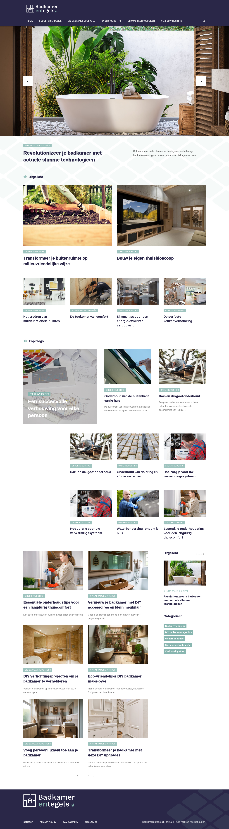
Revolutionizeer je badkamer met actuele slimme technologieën (62, 156)
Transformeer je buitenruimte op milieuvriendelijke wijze (55, 261)
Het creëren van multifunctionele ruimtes (41, 318)
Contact (28, 822)
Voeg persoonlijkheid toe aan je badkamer (50, 753)
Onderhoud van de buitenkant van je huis (126, 398)
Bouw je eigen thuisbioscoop (145, 258)
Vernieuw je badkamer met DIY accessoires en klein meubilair (114, 605)
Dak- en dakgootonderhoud (179, 396)
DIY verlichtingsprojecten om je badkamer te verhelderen (50, 679)
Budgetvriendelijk (50, 21)
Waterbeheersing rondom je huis (138, 530)
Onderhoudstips (111, 21)
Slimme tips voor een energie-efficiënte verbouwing (132, 320)
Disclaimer (91, 822)
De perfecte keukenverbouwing (178, 318)
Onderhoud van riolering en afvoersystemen (137, 474)
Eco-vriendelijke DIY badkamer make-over (115, 679)
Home (29, 21)
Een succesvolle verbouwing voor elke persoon (53, 408)
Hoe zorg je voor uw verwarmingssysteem (180, 474)
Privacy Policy (48, 822)
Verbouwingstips (171, 21)
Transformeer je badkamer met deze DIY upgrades (115, 753)
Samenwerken (70, 822)
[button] (198, 554)
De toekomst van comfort (89, 316)
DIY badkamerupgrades (81, 21)
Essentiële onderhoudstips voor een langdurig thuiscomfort (184, 532)
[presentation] (28, 81)
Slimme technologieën (141, 21)
